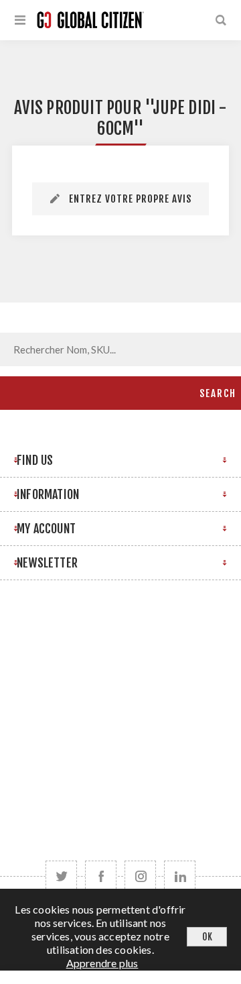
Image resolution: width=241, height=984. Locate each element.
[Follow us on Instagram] (140, 876)
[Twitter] (61, 876)
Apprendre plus (102, 962)
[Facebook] (100, 876)
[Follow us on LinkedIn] (179, 876)
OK (207, 936)
